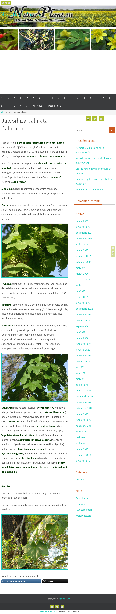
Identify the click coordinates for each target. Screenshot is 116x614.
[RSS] (9, 3)
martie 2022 (82, 337)
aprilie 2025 (82, 244)
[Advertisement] (58, 73)
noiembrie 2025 (84, 238)
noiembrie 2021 (84, 355)
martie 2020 (82, 414)
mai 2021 (80, 378)
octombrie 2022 (84, 320)
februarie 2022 (83, 343)
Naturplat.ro (64, 598)
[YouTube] (3, 3)
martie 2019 (82, 449)
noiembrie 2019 (84, 425)
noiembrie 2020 (84, 402)
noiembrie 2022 (84, 314)
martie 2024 (82, 273)
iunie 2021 (81, 373)
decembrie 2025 (84, 232)
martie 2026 (82, 221)
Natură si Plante (20, 13)
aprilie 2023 (82, 297)
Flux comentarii (84, 509)
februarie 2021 (83, 390)
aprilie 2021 (82, 384)
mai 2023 (80, 291)
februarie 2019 (83, 455)
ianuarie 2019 (83, 460)
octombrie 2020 (84, 408)
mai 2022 (80, 332)
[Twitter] (6, 3)
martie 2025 (82, 250)
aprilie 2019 (82, 443)
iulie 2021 (81, 367)
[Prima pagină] (2, 112)
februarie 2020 (83, 419)
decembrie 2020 (84, 396)
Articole (80, 479)
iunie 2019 (81, 431)
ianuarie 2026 (83, 226)
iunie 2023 (81, 285)
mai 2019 (80, 437)
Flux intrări (81, 503)
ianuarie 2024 (83, 279)
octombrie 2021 (84, 361)
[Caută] (112, 130)
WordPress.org (83, 515)
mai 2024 (80, 267)
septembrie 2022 (85, 326)
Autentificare (82, 498)
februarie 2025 (83, 256)
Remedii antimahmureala (89, 189)
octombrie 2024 (84, 261)
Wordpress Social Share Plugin (48, 611)
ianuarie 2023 (83, 302)
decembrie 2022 (84, 308)
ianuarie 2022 (83, 349)
